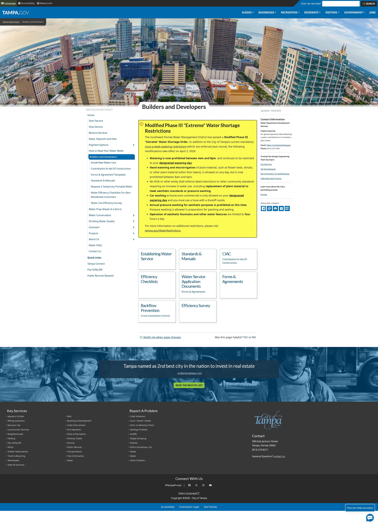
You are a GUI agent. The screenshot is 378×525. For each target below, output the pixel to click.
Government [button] (353, 12)
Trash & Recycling (16, 456)
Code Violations (137, 416)
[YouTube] (210, 485)
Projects (93, 233)
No (254, 337)
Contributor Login (189, 506)
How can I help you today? (360, 507)
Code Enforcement (76, 425)
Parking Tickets (74, 438)
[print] (275, 208)
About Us (94, 239)
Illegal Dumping (138, 438)
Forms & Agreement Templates (108, 174)
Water (70, 460)
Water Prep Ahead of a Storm (105, 209)
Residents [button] (311, 12)
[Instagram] (203, 485)
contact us (279, 456)
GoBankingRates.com (190, 373)
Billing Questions (16, 420)
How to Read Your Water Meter (106, 150)
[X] (281, 208)
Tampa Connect (96, 263)
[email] (269, 208)
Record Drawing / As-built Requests (275, 174)
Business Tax (14, 425)
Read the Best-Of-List (189, 385)
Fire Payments (74, 429)
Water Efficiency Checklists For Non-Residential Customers (111, 195)
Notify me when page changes (162, 337)
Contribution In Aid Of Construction (111, 168)
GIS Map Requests (268, 169)
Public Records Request (100, 275)
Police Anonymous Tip (141, 447)
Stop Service (96, 126)
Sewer (133, 451)
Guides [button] (247, 12)
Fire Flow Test (266, 164)
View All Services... (17, 464)
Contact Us (95, 251)
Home (90, 115)
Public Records (74, 447)
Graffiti (133, 434)
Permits (264, 194)
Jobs (372, 12)
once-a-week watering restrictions (165, 146)
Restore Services (98, 132)
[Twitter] (196, 485)
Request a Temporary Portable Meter (111, 186)
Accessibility (167, 506)
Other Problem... (138, 460)
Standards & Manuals (103, 180)
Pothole (133, 442)
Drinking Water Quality (102, 221)
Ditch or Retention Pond (142, 425)
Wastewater (13, 460)
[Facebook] (189, 485)
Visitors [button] (331, 12)
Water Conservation (100, 215)
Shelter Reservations (18, 451)
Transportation (74, 451)
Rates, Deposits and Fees (103, 138)
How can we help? (311, 3)
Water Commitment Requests (279, 145)
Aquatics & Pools (16, 416)
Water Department (11, 21)
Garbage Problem (139, 429)
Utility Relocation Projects (271, 178)
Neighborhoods (15, 434)
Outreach (94, 227)
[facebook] (263, 208)
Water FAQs (95, 245)
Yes (245, 337)
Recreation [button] (289, 12)
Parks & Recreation (76, 434)
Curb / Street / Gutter (140, 420)
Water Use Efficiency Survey (106, 203)
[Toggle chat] (369, 517)
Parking (11, 438)
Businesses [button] (266, 12)
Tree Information (75, 456)
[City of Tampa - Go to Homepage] (15, 12)
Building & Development (79, 420)
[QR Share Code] (287, 208)
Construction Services (18, 429)
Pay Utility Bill (94, 269)
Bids (69, 416)
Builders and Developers (103, 156)
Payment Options (98, 145)
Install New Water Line (103, 162)
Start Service (96, 120)
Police (10, 447)
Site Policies (210, 506)
